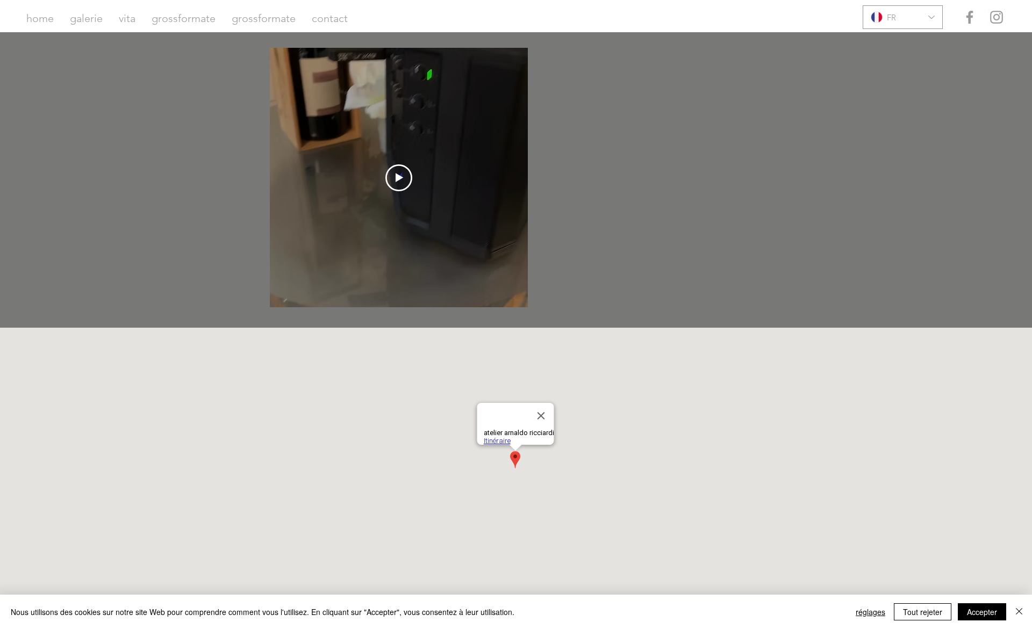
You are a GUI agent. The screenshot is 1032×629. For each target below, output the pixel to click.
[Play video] (398, 177)
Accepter (982, 611)
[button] (86, 18)
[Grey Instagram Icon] (996, 17)
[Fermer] (1019, 611)
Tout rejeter (922, 611)
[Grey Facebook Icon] (969, 17)
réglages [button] (870, 611)
